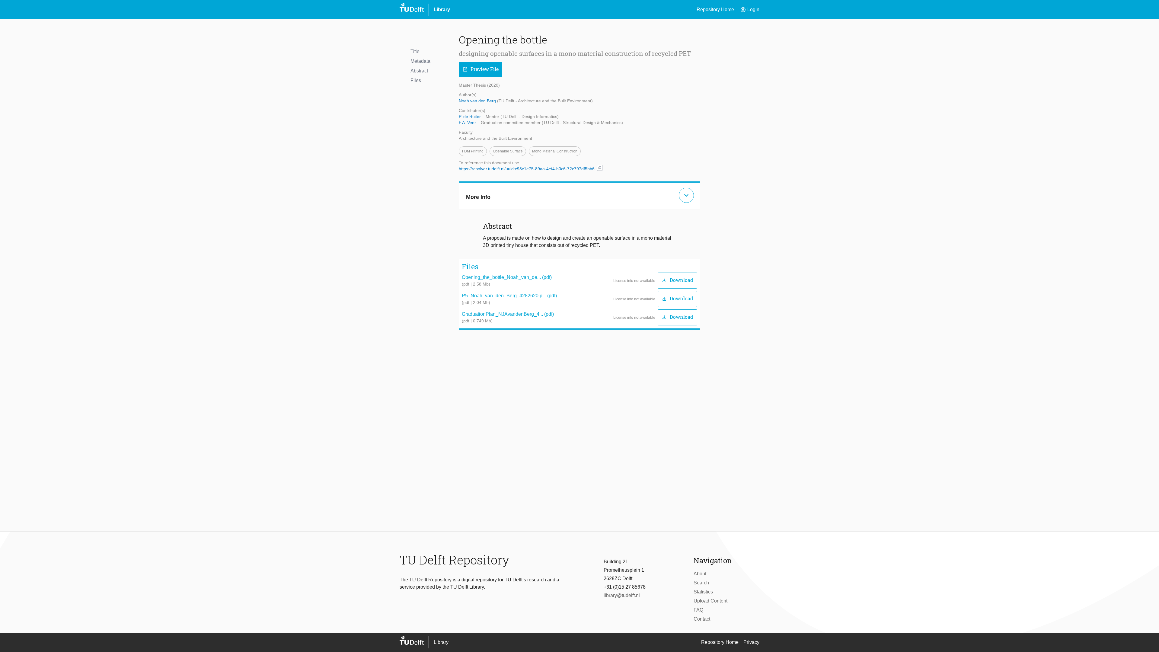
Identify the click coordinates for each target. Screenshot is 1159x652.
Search (701, 582)
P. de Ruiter (470, 116)
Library (442, 9)
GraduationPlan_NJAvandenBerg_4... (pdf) (508, 314)
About (700, 573)
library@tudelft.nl (622, 595)
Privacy (751, 642)
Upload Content (710, 600)
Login (749, 9)
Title (415, 51)
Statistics (703, 591)
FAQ (698, 609)
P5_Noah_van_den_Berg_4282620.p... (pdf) (509, 295)
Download (677, 280)
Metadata (420, 61)
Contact (702, 619)
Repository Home (715, 9)
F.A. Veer (468, 122)
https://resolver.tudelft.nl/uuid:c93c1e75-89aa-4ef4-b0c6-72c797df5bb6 (527, 168)
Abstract (419, 70)
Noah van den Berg (478, 100)
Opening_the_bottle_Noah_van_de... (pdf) (507, 277)
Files (415, 80)
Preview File (480, 69)
